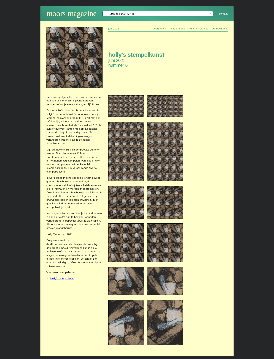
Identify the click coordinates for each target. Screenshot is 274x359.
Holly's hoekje (177, 28)
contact (223, 13)
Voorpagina (159, 28)
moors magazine (71, 13)
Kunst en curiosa (198, 28)
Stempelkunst (220, 28)
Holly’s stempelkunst (62, 278)
